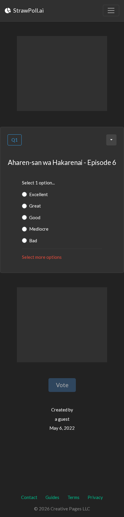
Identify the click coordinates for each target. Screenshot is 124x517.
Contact (29, 497)
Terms (73, 497)
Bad (33, 240)
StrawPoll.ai (28, 10)
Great (35, 205)
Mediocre (38, 229)
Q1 (14, 139)
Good (34, 217)
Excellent (38, 194)
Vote (62, 384)
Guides (52, 497)
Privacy (95, 497)
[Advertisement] (62, 73)
